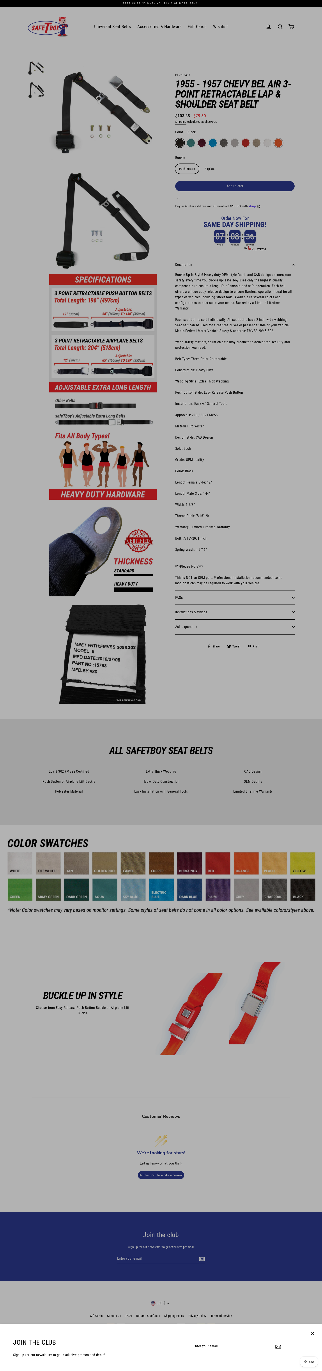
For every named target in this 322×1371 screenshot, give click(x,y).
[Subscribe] (277, 1346)
